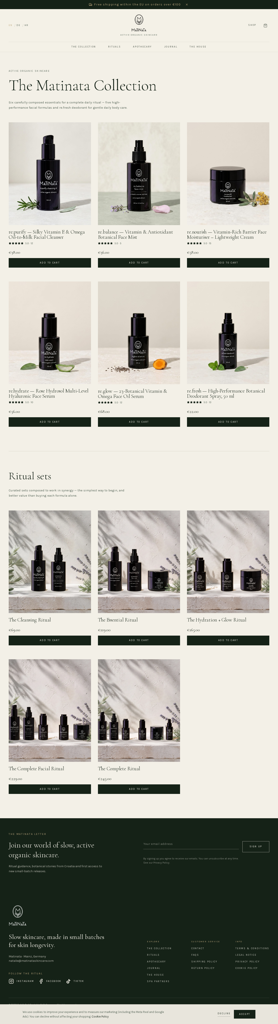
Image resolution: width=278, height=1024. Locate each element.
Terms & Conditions (252, 948)
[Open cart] (265, 25)
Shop (252, 25)
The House (198, 46)
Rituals (114, 46)
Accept (244, 1014)
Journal (170, 46)
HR (26, 25)
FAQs (195, 955)
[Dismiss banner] (186, 4)
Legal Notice (245, 955)
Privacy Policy (247, 961)
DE (18, 25)
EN (10, 25)
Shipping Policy (204, 961)
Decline (224, 1013)
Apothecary (142, 46)
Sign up (256, 846)
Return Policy (203, 968)
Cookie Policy (246, 968)
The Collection (83, 46)
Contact (197, 948)
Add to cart (50, 262)
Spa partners (158, 981)
